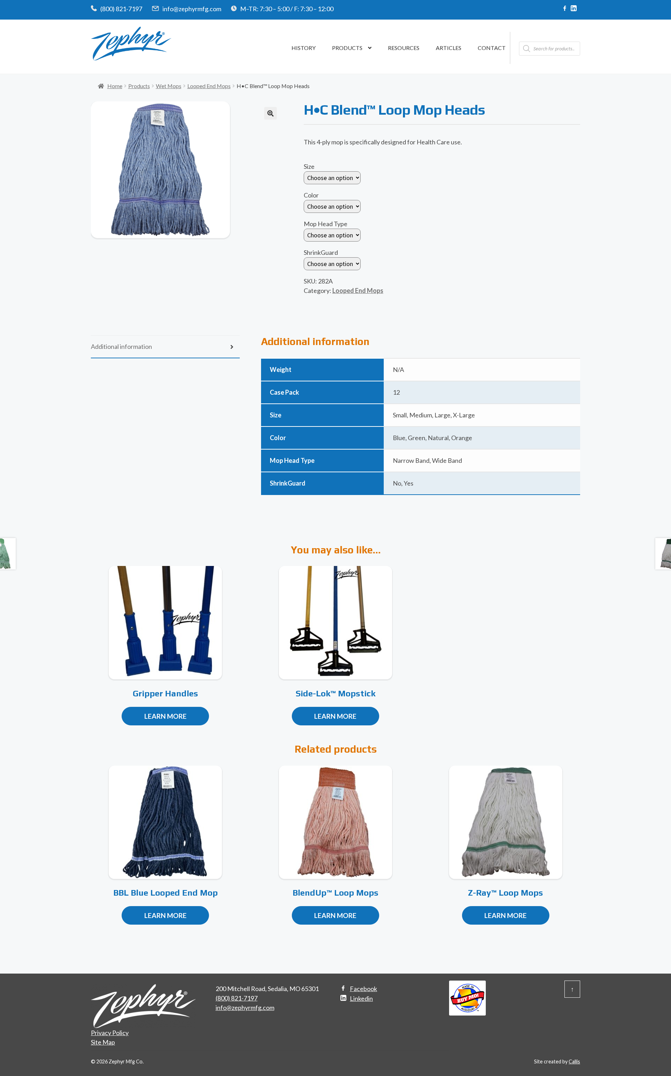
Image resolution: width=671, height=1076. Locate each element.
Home (114, 86)
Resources (403, 47)
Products (347, 47)
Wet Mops (168, 86)
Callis (574, 1061)
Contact (492, 47)
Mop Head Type (325, 224)
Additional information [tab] (121, 346)
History (303, 47)
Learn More (165, 716)
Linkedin (361, 998)
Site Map (103, 1042)
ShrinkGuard (321, 252)
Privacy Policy (110, 1032)
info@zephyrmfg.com (192, 9)
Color (311, 195)
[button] (270, 113)
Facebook (363, 988)
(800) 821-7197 (121, 9)
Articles (448, 47)
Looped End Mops (209, 86)
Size (309, 166)
